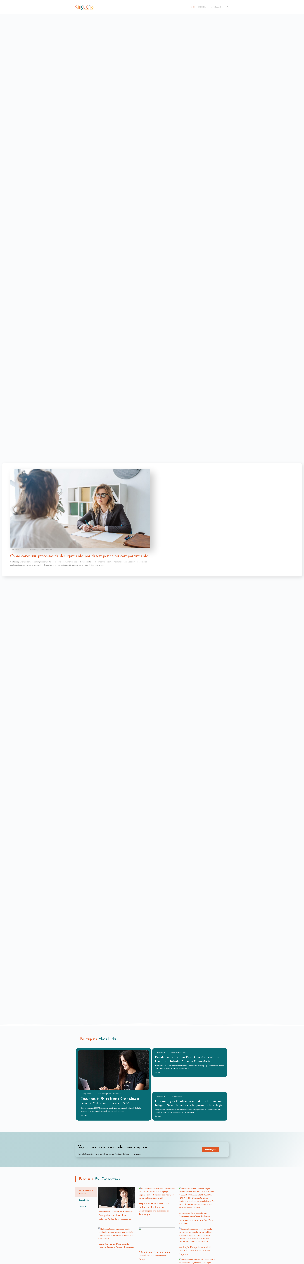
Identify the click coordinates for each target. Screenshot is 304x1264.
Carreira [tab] (82, 1206)
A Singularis (216, 7)
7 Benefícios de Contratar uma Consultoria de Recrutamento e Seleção (154, 1256)
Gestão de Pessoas (45, 549)
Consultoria (33, 549)
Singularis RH (16, 549)
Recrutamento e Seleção (178, 1052)
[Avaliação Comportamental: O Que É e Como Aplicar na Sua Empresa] (197, 1235)
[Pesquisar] (228, 7)
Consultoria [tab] (84, 1200)
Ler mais (84, 1115)
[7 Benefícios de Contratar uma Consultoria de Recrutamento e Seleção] (157, 1237)
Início (192, 7)
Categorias (202, 7)
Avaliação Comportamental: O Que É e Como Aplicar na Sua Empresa (195, 1251)
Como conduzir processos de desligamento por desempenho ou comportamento (79, 556)
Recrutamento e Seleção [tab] (86, 1192)
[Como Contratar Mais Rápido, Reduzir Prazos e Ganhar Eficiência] (116, 1233)
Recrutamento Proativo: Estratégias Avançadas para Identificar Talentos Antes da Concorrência (116, 1215)
